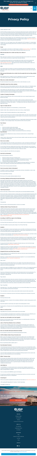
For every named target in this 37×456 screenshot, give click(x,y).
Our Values (18, 429)
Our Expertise (18, 426)
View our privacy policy (23, 451)
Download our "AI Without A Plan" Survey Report (18, 4)
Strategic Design (18, 416)
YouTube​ (18, 438)
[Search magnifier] (35, 13)
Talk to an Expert (18, 400)
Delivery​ (18, 419)
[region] (18, 452)
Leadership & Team (18, 428)
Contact (18, 442)
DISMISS (18, 454)
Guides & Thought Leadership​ (18, 436)
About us (18, 424)
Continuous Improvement (18, 421)
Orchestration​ (18, 417)
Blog (18, 434)
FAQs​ (19, 440)
